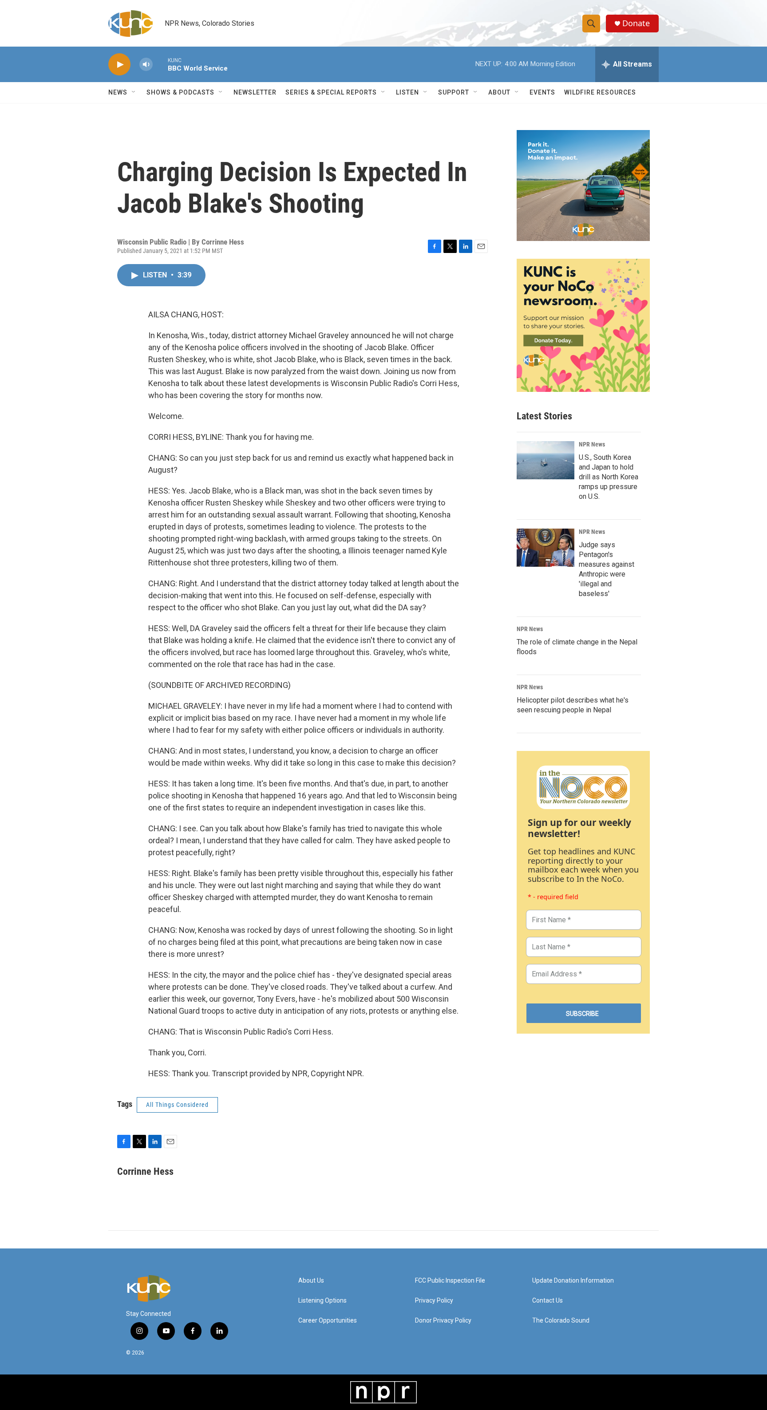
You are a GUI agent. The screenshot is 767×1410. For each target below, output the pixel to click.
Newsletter (255, 92)
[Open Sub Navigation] (134, 92)
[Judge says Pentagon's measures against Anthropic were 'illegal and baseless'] (545, 548)
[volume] (146, 65)
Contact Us (547, 1300)
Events (542, 92)
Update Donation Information (573, 1280)
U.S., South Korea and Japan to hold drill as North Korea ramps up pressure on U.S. (608, 477)
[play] (119, 64)
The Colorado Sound (560, 1320)
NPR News (592, 444)
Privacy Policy (434, 1300)
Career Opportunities (327, 1320)
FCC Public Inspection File (450, 1280)
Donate (636, 23)
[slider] (160, 64)
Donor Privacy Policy (443, 1320)
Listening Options (322, 1300)
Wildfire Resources (600, 92)
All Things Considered (177, 1104)
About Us (311, 1280)
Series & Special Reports (331, 92)
